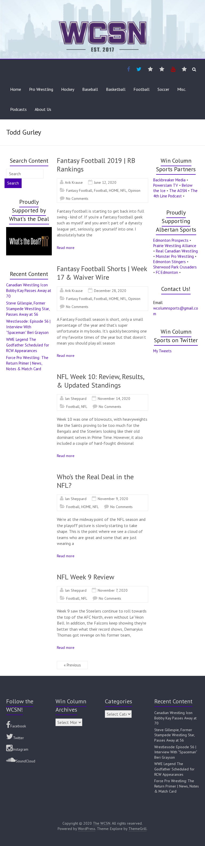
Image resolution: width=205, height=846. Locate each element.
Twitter (18, 737)
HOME (114, 190)
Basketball (115, 89)
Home (15, 89)
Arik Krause (74, 182)
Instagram (20, 749)
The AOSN (178, 190)
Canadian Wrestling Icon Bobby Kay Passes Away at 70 (28, 290)
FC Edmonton (167, 272)
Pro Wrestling (41, 89)
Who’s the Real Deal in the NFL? (95, 481)
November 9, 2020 (113, 498)
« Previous (72, 665)
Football (141, 89)
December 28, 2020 (110, 290)
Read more (65, 247)
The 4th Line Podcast (175, 193)
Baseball (90, 89)
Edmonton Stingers (169, 261)
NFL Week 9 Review (85, 576)
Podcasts (18, 109)
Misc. (181, 89)
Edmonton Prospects (170, 240)
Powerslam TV (165, 185)
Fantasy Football (79, 190)
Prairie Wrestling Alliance (174, 245)
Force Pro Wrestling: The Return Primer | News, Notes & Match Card (27, 363)
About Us (43, 109)
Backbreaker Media (169, 179)
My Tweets (162, 350)
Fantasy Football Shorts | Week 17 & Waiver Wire (102, 273)
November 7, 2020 (113, 590)
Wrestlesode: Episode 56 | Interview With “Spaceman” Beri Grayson (28, 327)
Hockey (67, 89)
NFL (123, 190)
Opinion (134, 190)
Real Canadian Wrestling (177, 251)
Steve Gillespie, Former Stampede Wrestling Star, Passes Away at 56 (27, 309)
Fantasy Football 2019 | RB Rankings (96, 164)
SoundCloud (25, 761)
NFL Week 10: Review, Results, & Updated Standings (100, 380)
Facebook (18, 726)
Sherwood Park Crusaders (175, 267)
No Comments (77, 198)
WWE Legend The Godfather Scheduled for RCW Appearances (27, 345)
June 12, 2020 (105, 182)
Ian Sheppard (75, 398)
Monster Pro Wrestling (175, 256)
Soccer (163, 89)
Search (13, 183)
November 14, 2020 (114, 398)
